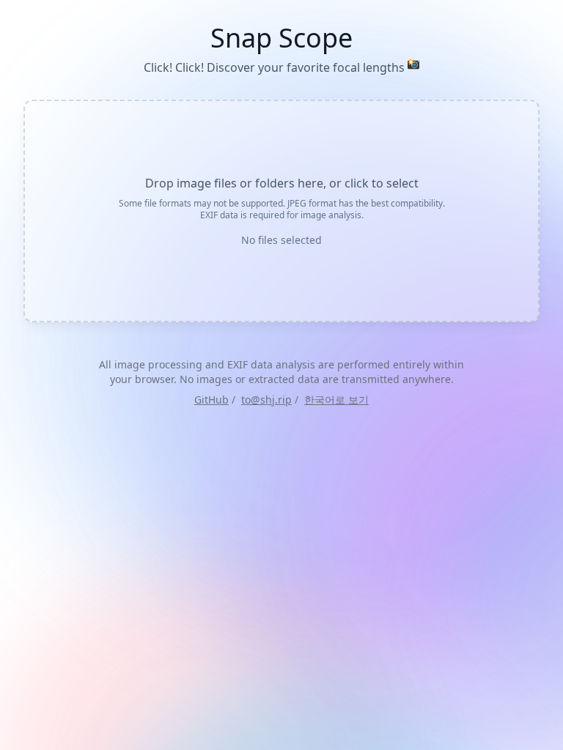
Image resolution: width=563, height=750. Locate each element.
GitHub (211, 399)
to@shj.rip (266, 399)
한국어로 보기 (336, 399)
